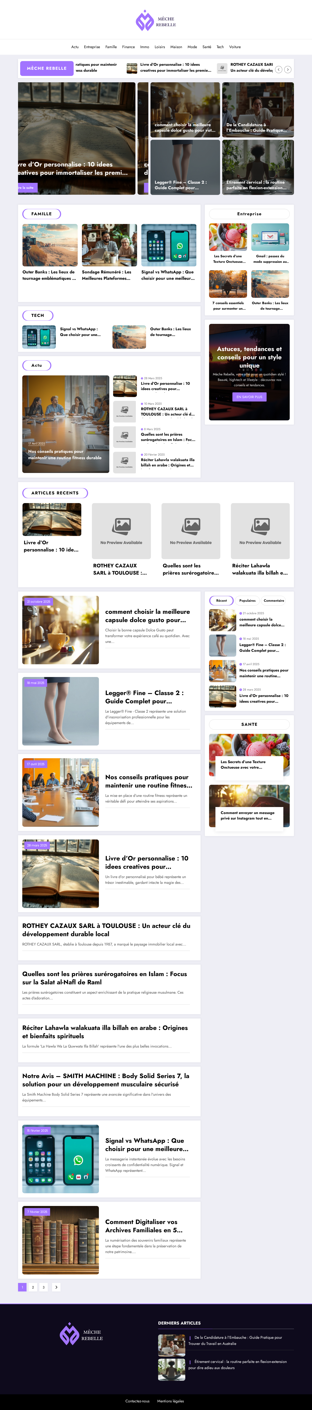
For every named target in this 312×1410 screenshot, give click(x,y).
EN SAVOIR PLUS (249, 396)
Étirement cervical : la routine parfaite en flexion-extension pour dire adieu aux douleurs (255, 186)
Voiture (235, 47)
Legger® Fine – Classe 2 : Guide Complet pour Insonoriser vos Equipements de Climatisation (183, 186)
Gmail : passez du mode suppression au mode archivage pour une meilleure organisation (270, 260)
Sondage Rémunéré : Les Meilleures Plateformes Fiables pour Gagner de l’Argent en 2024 (47, 276)
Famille (111, 47)
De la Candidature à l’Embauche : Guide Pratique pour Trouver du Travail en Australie (254, 128)
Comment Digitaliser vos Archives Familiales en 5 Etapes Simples (141, 1226)
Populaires (247, 600)
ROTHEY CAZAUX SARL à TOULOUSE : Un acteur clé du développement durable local (208, 68)
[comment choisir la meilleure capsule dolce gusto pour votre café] (185, 109)
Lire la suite (38, 187)
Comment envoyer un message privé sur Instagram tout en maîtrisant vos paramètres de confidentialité (247, 816)
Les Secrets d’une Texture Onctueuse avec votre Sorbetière (228, 260)
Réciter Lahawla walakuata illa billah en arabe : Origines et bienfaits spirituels (168, 463)
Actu (75, 47)
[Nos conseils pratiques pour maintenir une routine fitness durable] (84, 138)
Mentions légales (170, 1401)
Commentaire (274, 600)
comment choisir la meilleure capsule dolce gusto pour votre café (185, 128)
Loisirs (160, 47)
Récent (221, 600)
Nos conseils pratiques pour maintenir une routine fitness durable (81, 168)
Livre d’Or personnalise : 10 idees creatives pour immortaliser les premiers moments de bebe (118, 68)
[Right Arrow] (287, 69)
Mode (192, 47)
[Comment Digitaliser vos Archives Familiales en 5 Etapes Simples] (60, 1239)
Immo (144, 47)
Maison (176, 47)
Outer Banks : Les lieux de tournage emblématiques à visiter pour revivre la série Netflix (168, 276)
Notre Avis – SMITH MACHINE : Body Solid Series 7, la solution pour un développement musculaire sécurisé (105, 1080)
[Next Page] (56, 1287)
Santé (206, 47)
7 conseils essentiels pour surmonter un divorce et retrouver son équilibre (228, 306)
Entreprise (92, 47)
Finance (128, 47)
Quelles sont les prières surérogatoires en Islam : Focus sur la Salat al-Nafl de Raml (168, 437)
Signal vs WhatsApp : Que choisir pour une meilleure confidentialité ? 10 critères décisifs (109, 276)
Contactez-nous (137, 1401)
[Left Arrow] (278, 69)
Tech (220, 47)
